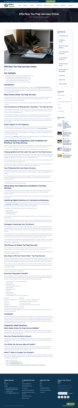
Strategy (65, 108)
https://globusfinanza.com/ (16, 363)
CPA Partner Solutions (27, 396)
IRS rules (16, 149)
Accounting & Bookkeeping (65, 101)
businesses (16, 204)
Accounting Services (63, 35)
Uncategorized (65, 111)
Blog (41, 383)
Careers (6, 385)
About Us (6, 383)
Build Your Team (47, 5)
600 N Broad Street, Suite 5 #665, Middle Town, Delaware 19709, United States (27, 365)
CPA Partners (39, 5)
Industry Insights (65, 95)
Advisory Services (63, 83)
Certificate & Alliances (45, 388)
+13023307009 (9, 391)
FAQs (41, 385)
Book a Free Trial (50, 1)
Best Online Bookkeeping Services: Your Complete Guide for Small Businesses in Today (67, 125)
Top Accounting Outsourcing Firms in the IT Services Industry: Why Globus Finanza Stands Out (67, 142)
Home (20, 5)
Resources (63, 5)
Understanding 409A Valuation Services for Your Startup (67, 156)
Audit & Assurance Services (28, 390)
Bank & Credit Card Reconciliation (63, 70)
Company (25, 5)
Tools (65, 104)
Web (69, 405)
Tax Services (62, 75)
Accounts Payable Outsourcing (63, 58)
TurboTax (15, 136)
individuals (8, 204)
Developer (72, 405)
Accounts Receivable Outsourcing (63, 52)
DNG (67, 405)
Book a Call (71, 403)
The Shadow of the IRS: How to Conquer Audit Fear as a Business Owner (67, 134)
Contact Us (70, 5)
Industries (56, 5)
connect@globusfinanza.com (15, 362)
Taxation (65, 98)
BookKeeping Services (62, 40)
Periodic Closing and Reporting (63, 46)
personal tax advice (42, 128)
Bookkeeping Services (27, 385)
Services (32, 5)
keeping (23, 338)
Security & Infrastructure (45, 390)
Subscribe (70, 393)
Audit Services (62, 79)
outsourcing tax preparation (42, 87)
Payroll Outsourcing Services (63, 64)
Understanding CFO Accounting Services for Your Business (67, 150)
